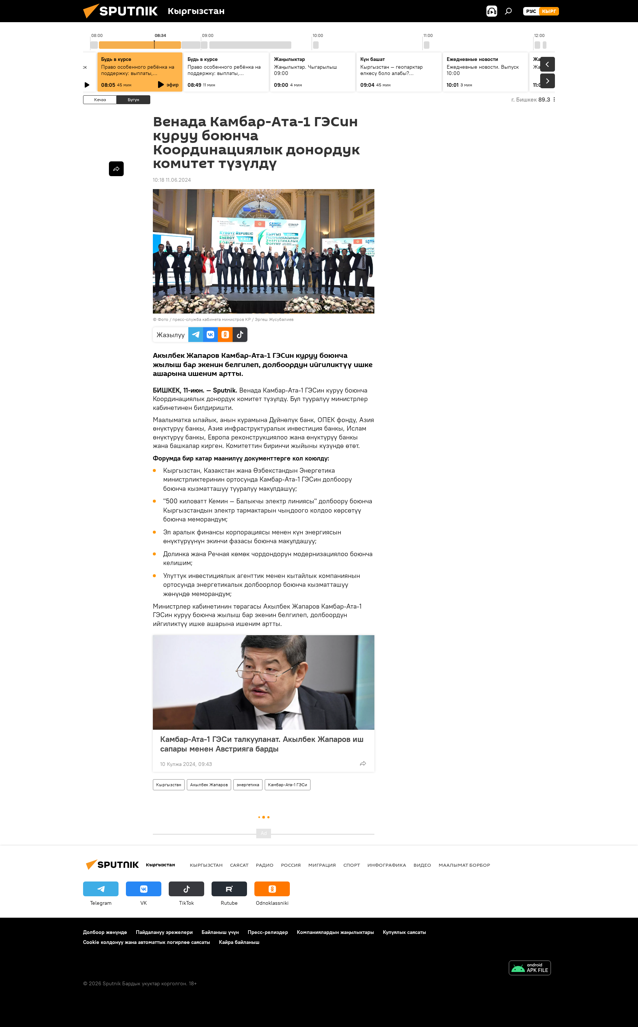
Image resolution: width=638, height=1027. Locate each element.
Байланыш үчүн (220, 932)
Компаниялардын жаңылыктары (335, 932)
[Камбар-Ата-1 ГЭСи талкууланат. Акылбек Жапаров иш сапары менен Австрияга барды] (263, 682)
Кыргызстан (168, 784)
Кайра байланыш (239, 942)
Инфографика (386, 865)
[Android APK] (530, 969)
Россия (291, 865)
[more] (363, 763)
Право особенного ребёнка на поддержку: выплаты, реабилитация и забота (137, 73)
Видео (422, 865)
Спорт (351, 865)
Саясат (239, 865)
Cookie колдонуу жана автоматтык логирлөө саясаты (146, 942)
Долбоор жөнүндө (105, 932)
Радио (265, 865)
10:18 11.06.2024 (172, 180)
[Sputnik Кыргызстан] (123, 20)
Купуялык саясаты (404, 932)
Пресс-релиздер (268, 932)
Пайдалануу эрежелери (164, 932)
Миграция (322, 865)
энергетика (248, 784)
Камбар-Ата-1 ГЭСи (287, 784)
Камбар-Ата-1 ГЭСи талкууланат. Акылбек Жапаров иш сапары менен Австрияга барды (262, 743)
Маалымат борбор (464, 865)
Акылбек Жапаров (209, 784)
